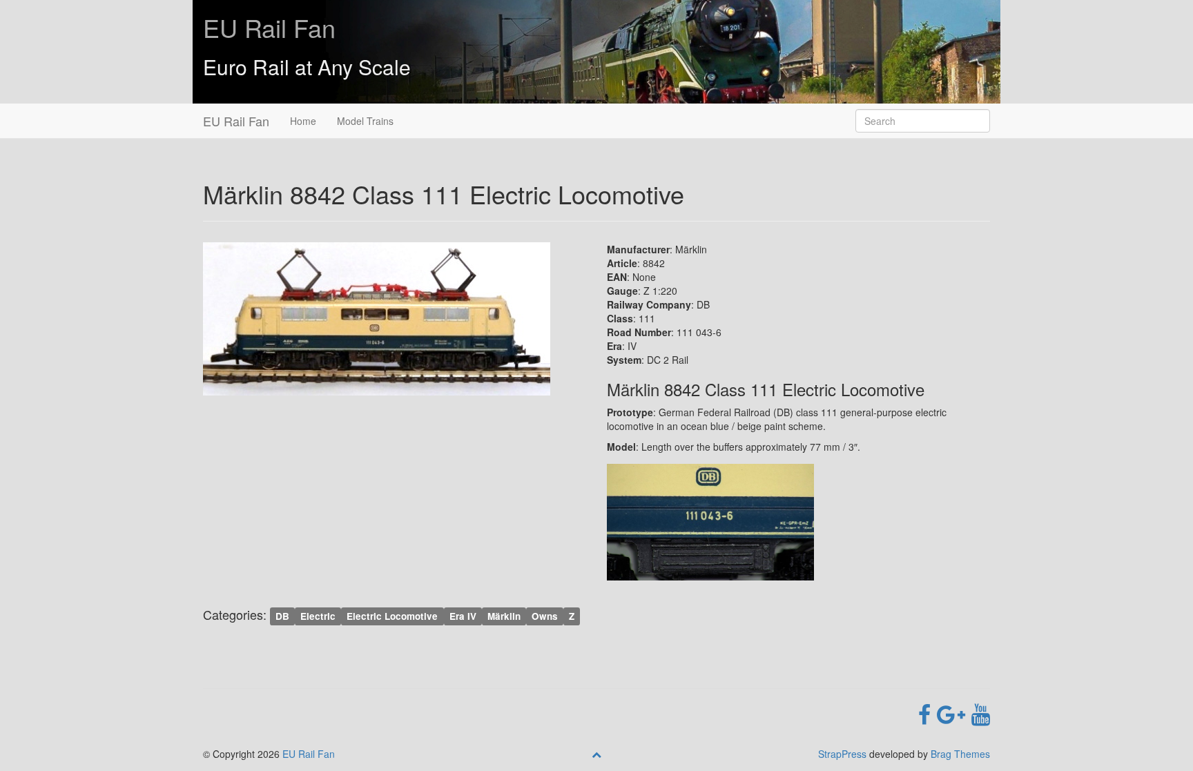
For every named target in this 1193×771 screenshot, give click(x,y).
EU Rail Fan (269, 27)
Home (303, 121)
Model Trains (365, 121)
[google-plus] (954, 713)
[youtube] (980, 713)
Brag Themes (960, 754)
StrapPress (842, 754)
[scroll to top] (596, 754)
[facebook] (927, 713)
